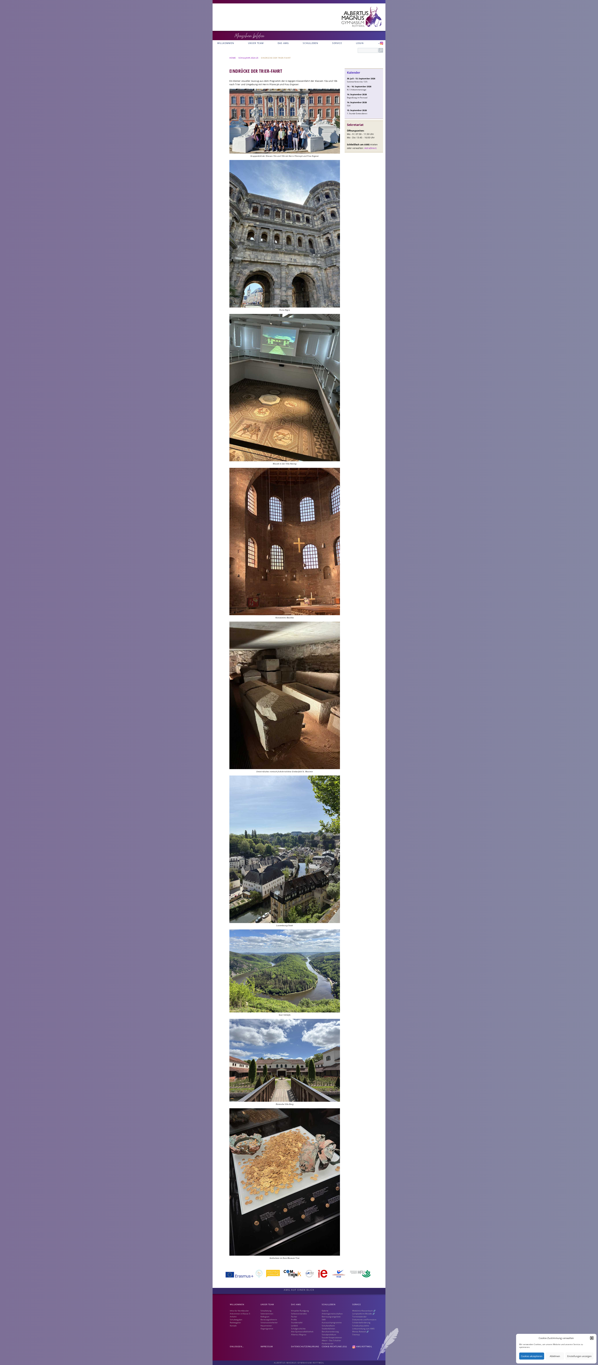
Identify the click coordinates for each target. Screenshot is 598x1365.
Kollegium (265, 1316)
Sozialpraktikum (329, 1334)
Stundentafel (296, 1322)
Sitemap (356, 1334)
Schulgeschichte (298, 1328)
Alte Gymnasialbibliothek (302, 1331)
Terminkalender (359, 1316)
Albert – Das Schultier (331, 1340)
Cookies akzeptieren (531, 1356)
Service (337, 43)
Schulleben (310, 43)
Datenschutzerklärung (305, 1346)
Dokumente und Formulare (364, 1319)
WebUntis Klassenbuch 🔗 (363, 1310)
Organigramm (267, 1328)
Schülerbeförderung (361, 1322)
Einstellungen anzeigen (579, 1356)
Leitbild (294, 1325)
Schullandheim (328, 1325)
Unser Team (256, 43)
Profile (294, 1319)
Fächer (294, 1316)
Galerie (325, 1310)
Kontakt (233, 1325)
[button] (591, 1338)
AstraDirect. (370, 148)
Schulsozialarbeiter (269, 1322)
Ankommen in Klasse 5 (240, 1313)
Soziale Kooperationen (332, 1337)
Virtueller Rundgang (300, 1310)
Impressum (267, 1346)
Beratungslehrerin (269, 1319)
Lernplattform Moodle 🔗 (363, 1313)
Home (232, 57)
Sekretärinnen (267, 1313)
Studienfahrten (328, 1328)
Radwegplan (235, 1322)
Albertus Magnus (298, 1334)
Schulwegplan (236, 1319)
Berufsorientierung (330, 1331)
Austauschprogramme (332, 1322)
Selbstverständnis (299, 1313)
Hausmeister (266, 1325)
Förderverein (327, 1343)
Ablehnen (555, 1356)
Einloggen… (237, 1346)
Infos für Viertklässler (239, 1310)
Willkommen (225, 43)
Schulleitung (266, 1310)
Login (360, 43)
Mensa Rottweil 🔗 (360, 1331)
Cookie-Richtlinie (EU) (334, 1346)
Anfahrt (233, 1316)
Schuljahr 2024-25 (248, 57)
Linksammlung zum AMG (363, 1328)
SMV (324, 1319)
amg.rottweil (363, 1346)
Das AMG (283, 43)
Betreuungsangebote (331, 1316)
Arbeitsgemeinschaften (332, 1313)
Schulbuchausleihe (360, 1325)
